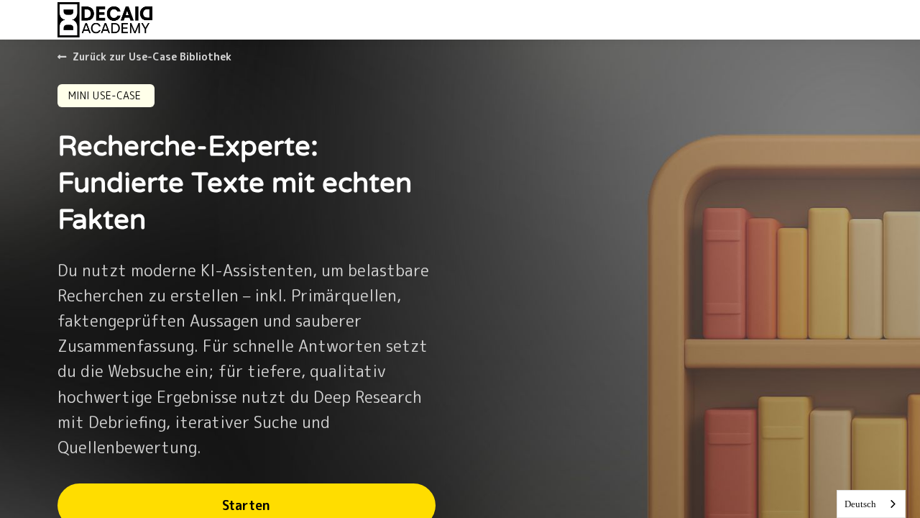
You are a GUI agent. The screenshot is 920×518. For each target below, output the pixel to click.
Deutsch (860, 504)
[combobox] (871, 504)
